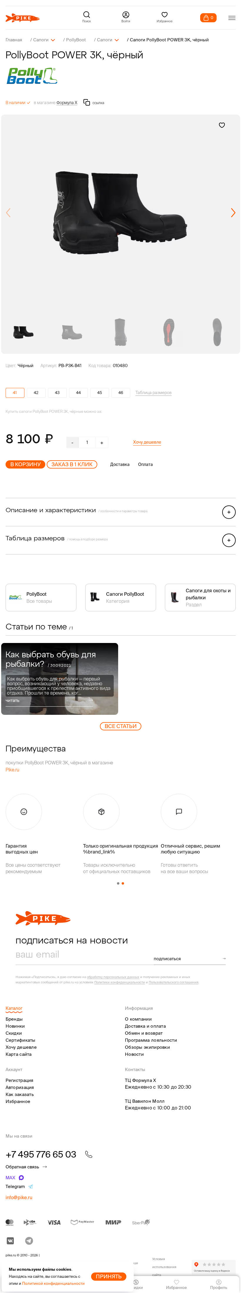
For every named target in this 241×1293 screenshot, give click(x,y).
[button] (233, 212)
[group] (120, 213)
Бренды (14, 1019)
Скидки (14, 1033)
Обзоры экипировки (147, 1047)
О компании (138, 1019)
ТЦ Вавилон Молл (145, 1101)
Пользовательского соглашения (173, 982)
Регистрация (20, 1080)
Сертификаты (21, 1040)
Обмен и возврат (144, 1033)
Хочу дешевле (147, 442)
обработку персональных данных (113, 977)
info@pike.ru (19, 1197)
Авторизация (20, 1087)
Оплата (145, 464)
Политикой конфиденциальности (53, 1283)
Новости (134, 1054)
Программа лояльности (151, 1040)
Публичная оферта (129, 1267)
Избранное (18, 1101)
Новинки (15, 1026)
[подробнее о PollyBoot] (121, 76)
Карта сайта (19, 1054)
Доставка (120, 464)
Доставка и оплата (145, 1026)
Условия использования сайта (164, 1267)
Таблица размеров (153, 392)
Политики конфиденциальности (119, 982)
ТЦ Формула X (140, 1080)
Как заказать (20, 1094)
